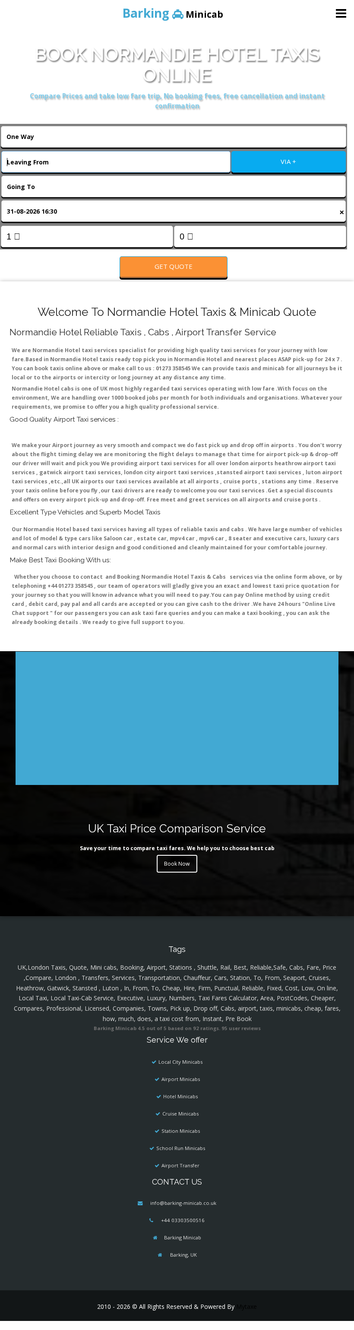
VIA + (288, 161)
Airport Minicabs (180, 1079)
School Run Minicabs (180, 1148)
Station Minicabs (180, 1131)
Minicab (172, 13)
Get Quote (174, 266)
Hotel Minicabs (180, 1096)
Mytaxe (246, 1306)
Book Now (177, 863)
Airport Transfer (180, 1165)
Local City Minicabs (180, 1062)
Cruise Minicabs (180, 1113)
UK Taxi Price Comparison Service (177, 828)
